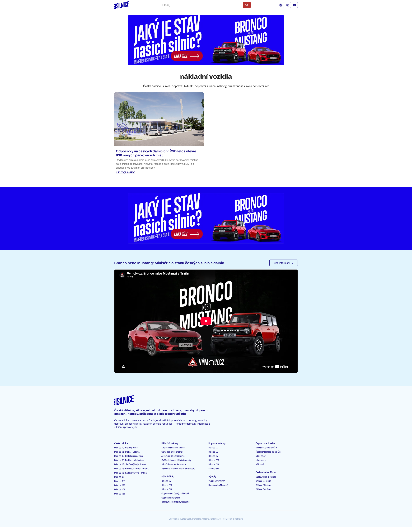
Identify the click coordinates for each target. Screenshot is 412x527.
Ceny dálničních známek (172, 451)
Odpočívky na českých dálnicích (175, 493)
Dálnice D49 (119, 489)
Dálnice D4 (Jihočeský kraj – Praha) (130, 464)
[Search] (247, 5)
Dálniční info (167, 476)
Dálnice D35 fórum (264, 485)
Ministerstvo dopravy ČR (266, 447)
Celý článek (125, 172)
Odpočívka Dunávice (170, 497)
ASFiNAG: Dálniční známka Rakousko (178, 468)
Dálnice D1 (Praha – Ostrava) (127, 451)
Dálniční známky (169, 443)
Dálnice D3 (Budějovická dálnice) (129, 460)
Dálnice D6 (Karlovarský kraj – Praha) (130, 472)
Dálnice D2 (213, 451)
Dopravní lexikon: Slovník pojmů (175, 501)
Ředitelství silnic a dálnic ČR (268, 451)
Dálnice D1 (213, 447)
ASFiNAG (260, 464)
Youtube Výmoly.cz (216, 481)
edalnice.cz (261, 456)
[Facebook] (281, 5)
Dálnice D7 (119, 477)
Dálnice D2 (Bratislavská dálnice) (128, 456)
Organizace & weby (265, 443)
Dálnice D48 (119, 485)
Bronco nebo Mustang (218, 485)
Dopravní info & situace (266, 476)
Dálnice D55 (119, 493)
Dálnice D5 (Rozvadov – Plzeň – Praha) (131, 468)
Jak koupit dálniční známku (173, 456)
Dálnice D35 (119, 481)
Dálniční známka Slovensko (173, 464)
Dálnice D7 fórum (263, 481)
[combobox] (201, 5)
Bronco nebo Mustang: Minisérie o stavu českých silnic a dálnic (169, 263)
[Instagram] (288, 5)
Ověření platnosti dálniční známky (176, 460)
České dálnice (121, 443)
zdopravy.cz (261, 460)
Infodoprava (213, 468)
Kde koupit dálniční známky (173, 447)
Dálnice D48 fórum (264, 489)
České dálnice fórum (266, 472)
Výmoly (212, 476)
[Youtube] (295, 5)
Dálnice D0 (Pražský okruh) (126, 447)
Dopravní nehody (216, 443)
